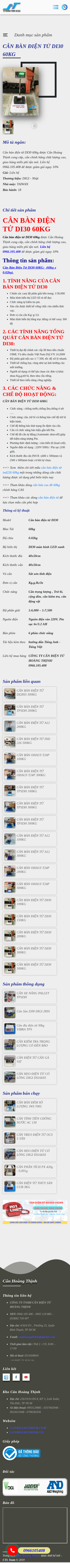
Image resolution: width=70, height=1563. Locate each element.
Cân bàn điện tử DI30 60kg (21, 237)
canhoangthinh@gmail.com (36, 1336)
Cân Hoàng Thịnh (20, 1281)
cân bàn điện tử (48, 497)
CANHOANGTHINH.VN (27, 1432)
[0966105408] (12, 1550)
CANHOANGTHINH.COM (28, 1427)
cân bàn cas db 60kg (46, 485)
